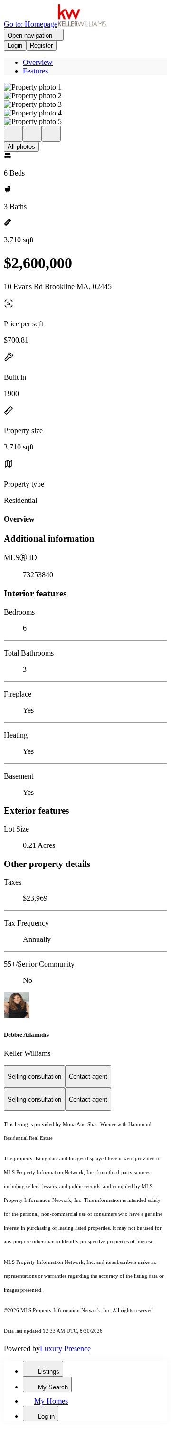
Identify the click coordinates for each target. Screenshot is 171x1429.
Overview (38, 62)
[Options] (13, 134)
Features (35, 71)
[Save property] (32, 134)
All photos (21, 146)
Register (41, 45)
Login (15, 45)
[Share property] (51, 134)
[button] (85, 87)
